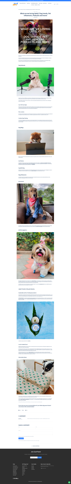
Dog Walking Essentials (34, 3)
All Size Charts (14, 470)
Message (19, 430)
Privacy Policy (31, 440)
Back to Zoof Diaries (36, 446)
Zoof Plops (32, 468)
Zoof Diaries (49, 3)
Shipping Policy (14, 471)
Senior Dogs (40, 3)
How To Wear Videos (15, 468)
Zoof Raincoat (33, 469)
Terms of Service (36, 440)
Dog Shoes (28, 3)
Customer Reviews (15, 469)
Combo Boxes (45, 3)
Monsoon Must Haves (23, 3)
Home (19, 9)
